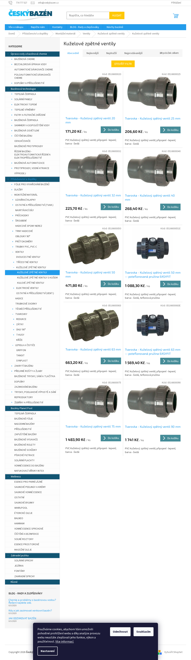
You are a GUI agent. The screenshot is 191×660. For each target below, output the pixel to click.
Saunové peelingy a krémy (30, 487)
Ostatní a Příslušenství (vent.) (35, 293)
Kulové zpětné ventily (30, 283)
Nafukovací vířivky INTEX (29, 471)
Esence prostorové (26, 544)
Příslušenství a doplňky (24, 179)
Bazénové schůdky (25, 450)
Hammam (19, 523)
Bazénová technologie (23, 89)
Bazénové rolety (24, 445)
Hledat (116, 15)
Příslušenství (22, 429)
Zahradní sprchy (24, 576)
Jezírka (19, 566)
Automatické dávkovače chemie (33, 69)
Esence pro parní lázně (28, 482)
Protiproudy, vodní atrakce (31, 168)
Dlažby (18, 190)
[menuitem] (16, 27)
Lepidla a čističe (25, 345)
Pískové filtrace (24, 455)
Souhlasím (143, 632)
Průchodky (22, 215)
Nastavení (47, 651)
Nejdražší (111, 53)
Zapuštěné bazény (25, 434)
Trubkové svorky (26, 304)
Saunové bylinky (24, 503)
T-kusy (20, 335)
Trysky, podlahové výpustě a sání (35, 392)
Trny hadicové (24, 231)
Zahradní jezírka (20, 555)
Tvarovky (21, 314)
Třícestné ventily (27, 262)
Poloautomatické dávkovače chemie (32, 76)
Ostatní (19, 497)
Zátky (20, 324)
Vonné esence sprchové (28, 529)
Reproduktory (23, 397)
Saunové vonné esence (28, 492)
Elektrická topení (25, 104)
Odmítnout (120, 632)
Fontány (19, 571)
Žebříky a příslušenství (28, 402)
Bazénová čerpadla (26, 120)
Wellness (16, 477)
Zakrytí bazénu (23, 366)
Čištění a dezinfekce (26, 534)
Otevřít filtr (123, 63)
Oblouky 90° (22, 236)
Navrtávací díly (24, 210)
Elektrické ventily (27, 288)
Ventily (19, 252)
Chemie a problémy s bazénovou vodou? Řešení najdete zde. (32, 601)
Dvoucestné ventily (28, 257)
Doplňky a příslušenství (29, 83)
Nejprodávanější (133, 53)
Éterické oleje (23, 513)
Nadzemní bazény (24, 424)
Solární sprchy (23, 560)
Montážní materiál (25, 195)
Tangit (20, 355)
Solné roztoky (23, 539)
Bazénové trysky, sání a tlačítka (34, 376)
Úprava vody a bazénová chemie (29, 54)
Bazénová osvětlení (26, 131)
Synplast (22, 361)
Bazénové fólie (23, 419)
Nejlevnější (93, 53)
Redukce (21, 319)
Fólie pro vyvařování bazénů (31, 184)
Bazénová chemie (24, 59)
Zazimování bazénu (25, 387)
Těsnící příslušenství (28, 309)
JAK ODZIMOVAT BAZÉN (22, 618)
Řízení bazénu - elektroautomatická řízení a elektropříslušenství (32, 155)
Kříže (19, 340)
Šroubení (20, 221)
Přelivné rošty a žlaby (28, 371)
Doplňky (19, 382)
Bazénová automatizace (29, 163)
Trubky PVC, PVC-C (26, 247)
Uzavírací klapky (25, 200)
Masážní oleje (23, 550)
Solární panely (23, 99)
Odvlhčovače (22, 141)
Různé (14, 582)
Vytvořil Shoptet (173, 652)
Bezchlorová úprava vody (30, 64)
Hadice (19, 298)
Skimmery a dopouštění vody (32, 125)
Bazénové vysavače (26, 439)
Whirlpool (20, 508)
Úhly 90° (21, 329)
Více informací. (64, 642)
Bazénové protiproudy (28, 146)
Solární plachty (24, 460)
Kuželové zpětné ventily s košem (37, 278)
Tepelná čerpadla (25, 94)
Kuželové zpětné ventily (31, 267)
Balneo (18, 518)
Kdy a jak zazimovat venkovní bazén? (30, 610)
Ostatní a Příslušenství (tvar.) (34, 205)
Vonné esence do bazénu (29, 466)
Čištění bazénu (23, 136)
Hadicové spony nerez (28, 226)
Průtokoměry (24, 241)
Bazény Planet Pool (21, 408)
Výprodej (20, 173)
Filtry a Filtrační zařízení (29, 115)
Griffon (21, 350)
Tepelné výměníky (24, 110)
